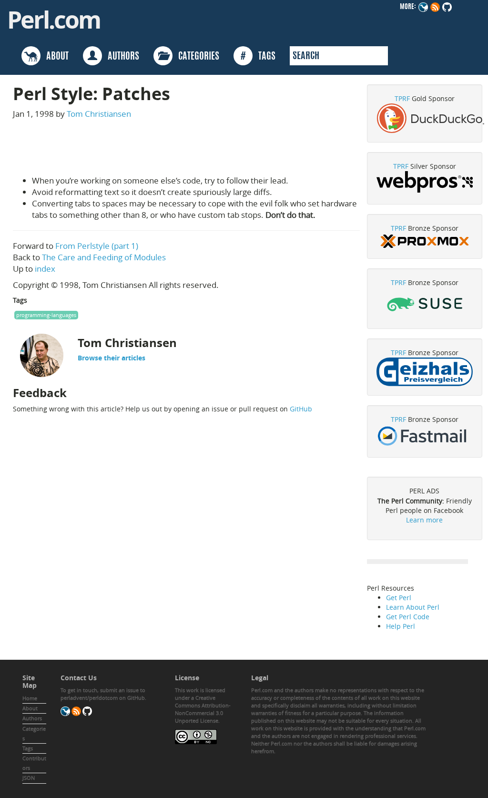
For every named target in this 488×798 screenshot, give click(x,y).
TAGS (258, 56)
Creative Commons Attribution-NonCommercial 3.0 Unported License (203, 709)
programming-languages (46, 314)
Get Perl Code (407, 616)
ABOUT (55, 56)
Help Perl (400, 626)
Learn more (424, 519)
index (45, 268)
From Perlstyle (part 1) (96, 245)
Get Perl (398, 597)
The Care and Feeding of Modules (104, 257)
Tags (27, 748)
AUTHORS (120, 56)
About (30, 708)
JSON (28, 777)
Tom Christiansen (99, 113)
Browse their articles (111, 357)
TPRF (402, 98)
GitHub (301, 408)
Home (29, 698)
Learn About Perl (412, 607)
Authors (32, 718)
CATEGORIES (196, 56)
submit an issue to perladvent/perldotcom (103, 693)
